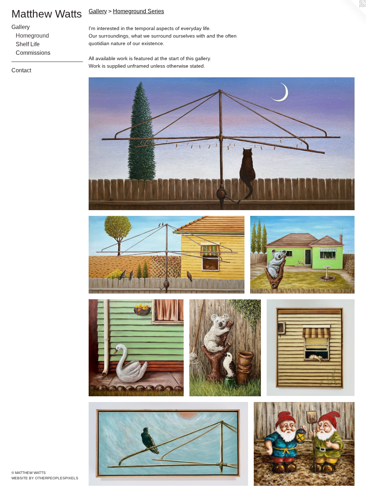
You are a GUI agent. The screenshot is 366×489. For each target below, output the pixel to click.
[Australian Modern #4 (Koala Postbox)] (302, 255)
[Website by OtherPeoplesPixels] (351, 14)
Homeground (32, 36)
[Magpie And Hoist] (168, 444)
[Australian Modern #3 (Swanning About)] (136, 347)
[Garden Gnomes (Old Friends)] (304, 444)
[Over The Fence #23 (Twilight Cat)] (222, 143)
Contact (21, 70)
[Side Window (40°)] (311, 347)
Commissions (33, 53)
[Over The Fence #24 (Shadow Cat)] (166, 255)
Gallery (20, 27)
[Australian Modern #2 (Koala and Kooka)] (225, 347)
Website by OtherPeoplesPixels (44, 478)
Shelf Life (28, 44)
